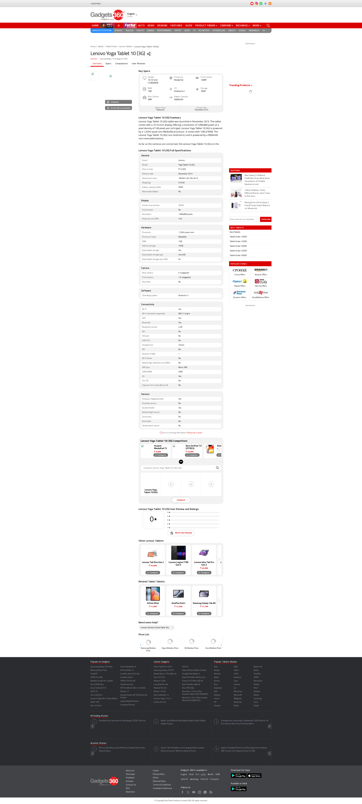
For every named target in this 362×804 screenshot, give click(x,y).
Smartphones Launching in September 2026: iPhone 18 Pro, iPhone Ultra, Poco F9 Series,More (244, 722)
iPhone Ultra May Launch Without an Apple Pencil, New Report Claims (122, 749)
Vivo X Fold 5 (95, 706)
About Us (130, 771)
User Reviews (138, 64)
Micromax (238, 691)
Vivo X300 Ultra (97, 684)
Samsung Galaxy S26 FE (164, 670)
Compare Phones (127, 705)
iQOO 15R (94, 702)
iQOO (236, 674)
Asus (216, 684)
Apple (216, 677)
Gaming (150, 31)
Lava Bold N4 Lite (161, 684)
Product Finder (205, 25)
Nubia (256, 670)
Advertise (130, 792)
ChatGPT (94, 674)
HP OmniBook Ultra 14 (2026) (132, 688)
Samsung (257, 699)
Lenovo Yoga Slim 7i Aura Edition (104, 699)
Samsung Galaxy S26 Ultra (101, 667)
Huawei (217, 706)
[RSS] (270, 3)
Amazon (217, 674)
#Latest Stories (98, 743)
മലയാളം (194, 779)
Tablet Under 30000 (238, 255)
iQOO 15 (94, 691)
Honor (216, 699)
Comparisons (121, 64)
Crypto (177, 31)
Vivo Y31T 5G (159, 677)
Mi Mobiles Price (192, 648)
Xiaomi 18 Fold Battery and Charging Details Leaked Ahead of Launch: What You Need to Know (182, 749)
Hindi (191, 775)
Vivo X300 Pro (96, 695)
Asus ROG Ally (188, 688)
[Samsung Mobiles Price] (148, 641)
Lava (236, 681)
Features (176, 25)
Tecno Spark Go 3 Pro (163, 667)
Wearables (254, 31)
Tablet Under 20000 (238, 246)
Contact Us (131, 785)
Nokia (236, 706)
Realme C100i (159, 681)
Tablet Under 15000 (238, 241)
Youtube (194, 792)
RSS (128, 788)
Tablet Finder (111, 47)
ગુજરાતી (184, 779)
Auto (141, 25)
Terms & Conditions (162, 785)
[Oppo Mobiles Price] (170, 641)
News (151, 25)
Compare (225, 25)
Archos (217, 681)
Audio (187, 31)
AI (119, 25)
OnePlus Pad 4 (126, 677)
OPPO (256, 677)
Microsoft (238, 695)
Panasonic (258, 681)
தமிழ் (203, 775)
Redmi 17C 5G (160, 691)
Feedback (130, 778)
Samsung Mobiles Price (148, 649)
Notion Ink (258, 667)
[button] (219, 450)
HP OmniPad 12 (127, 670)
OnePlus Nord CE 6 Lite (130, 674)
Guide (188, 25)
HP (215, 702)
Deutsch (204, 779)
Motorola (238, 702)
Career (156, 771)
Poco (256, 688)
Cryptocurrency (126, 684)
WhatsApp (205, 792)
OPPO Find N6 (96, 677)
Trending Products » (240, 85)
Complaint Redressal (162, 788)
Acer (216, 667)
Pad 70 (185, 667)
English (184, 775)
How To (140, 31)
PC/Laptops (204, 31)
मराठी (218, 775)
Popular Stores (238, 263)
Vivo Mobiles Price (213, 648)
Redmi (256, 695)
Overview (97, 64)
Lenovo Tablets (125, 47)
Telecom (129, 31)
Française (214, 779)
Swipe (256, 706)
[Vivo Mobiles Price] (213, 641)
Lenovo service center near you (155, 628)
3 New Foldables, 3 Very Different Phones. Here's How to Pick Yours (257, 193)
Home (95, 25)
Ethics (156, 778)
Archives (129, 781)
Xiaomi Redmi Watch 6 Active (194, 670)
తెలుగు (211, 774)
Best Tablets (235, 232)
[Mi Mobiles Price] (191, 641)
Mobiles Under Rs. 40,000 (101, 681)
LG (235, 688)
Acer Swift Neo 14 (161, 695)
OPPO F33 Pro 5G (127, 681)
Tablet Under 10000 (238, 237)
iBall (235, 667)
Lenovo (93, 59)
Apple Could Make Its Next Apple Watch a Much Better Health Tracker (183, 722)
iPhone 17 (124, 691)
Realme (257, 691)
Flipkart (217, 695)
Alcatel (216, 670)
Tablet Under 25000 (238, 251)
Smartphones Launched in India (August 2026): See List (122, 721)
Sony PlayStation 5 (128, 667)
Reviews (162, 25)
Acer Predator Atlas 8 (191, 684)
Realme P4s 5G (160, 688)
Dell (215, 691)
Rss (211, 792)
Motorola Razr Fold (98, 670)
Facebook (182, 792)
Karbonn (237, 677)
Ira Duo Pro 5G (160, 702)
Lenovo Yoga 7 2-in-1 (163, 699)
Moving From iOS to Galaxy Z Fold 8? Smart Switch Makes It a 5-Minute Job (257, 206)
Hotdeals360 (219, 31)
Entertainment (164, 31)
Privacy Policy (158, 774)
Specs (108, 64)
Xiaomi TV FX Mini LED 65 (192, 681)
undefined (96, 4)
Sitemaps (130, 774)
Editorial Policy (159, 781)
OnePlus (257, 674)
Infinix (236, 670)
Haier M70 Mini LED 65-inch (193, 677)
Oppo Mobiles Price (170, 648)
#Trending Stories (99, 716)
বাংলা (197, 775)
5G (264, 31)
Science (242, 31)
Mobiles (118, 31)
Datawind (218, 688)
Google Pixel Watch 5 (191, 674)
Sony (256, 702)
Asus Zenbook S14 (98, 688)
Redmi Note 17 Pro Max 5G (165, 674)
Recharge (242, 25)
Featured (235, 170)
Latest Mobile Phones (129, 701)
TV (194, 31)
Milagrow (238, 699)
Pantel (256, 684)
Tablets (232, 31)
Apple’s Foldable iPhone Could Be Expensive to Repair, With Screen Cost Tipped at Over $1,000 (244, 749)
